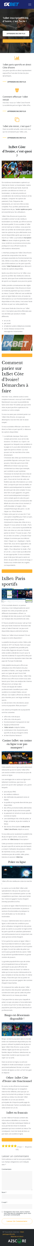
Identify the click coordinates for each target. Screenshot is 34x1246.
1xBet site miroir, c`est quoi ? (17, 126)
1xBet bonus (14, 839)
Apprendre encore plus (16, 37)
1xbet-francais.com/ (13, 266)
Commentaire (6, 1169)
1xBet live (19, 857)
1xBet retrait (8, 727)
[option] (17, 31)
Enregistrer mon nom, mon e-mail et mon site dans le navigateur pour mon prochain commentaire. (17, 1213)
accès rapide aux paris (24, 209)
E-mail (4, 1202)
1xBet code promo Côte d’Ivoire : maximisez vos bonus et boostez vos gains (16, 19)
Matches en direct (17, 1236)
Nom (4, 1192)
